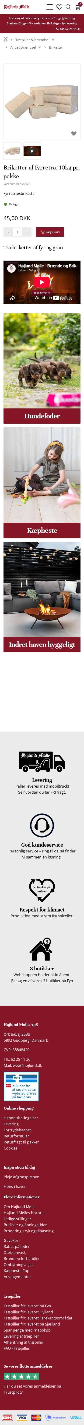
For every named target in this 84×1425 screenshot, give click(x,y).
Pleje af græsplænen (21, 1177)
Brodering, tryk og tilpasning (29, 1230)
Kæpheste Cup (16, 1270)
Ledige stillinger (17, 1218)
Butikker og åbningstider (25, 1224)
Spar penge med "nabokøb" (28, 1330)
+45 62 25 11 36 (69, 29)
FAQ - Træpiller (17, 1348)
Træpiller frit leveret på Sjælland (32, 1324)
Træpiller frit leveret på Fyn (27, 1306)
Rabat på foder (17, 1246)
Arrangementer (17, 1276)
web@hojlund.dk (27, 1065)
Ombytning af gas (19, 1264)
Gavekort (12, 1240)
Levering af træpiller (21, 1336)
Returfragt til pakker (21, 1142)
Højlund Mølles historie (24, 1212)
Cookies (11, 1148)
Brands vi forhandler (22, 1258)
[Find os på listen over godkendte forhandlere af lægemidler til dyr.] (21, 1086)
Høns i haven (15, 1186)
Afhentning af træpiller (23, 1342)
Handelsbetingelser (21, 1117)
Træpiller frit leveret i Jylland (28, 1312)
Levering (11, 1124)
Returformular (16, 1136)
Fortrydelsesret (17, 1130)
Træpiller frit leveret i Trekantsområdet (38, 1318)
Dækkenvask (15, 1252)
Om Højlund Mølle (19, 1206)
